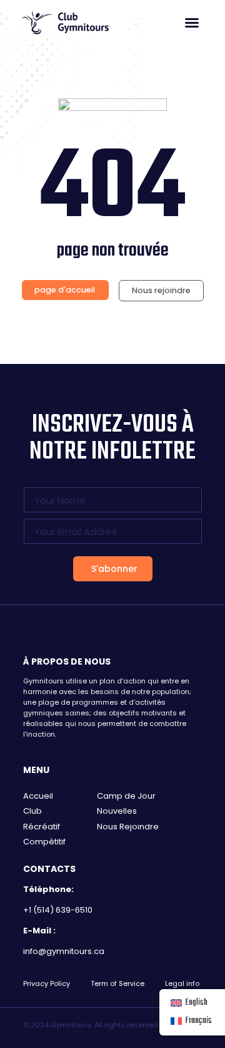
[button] (192, 22)
